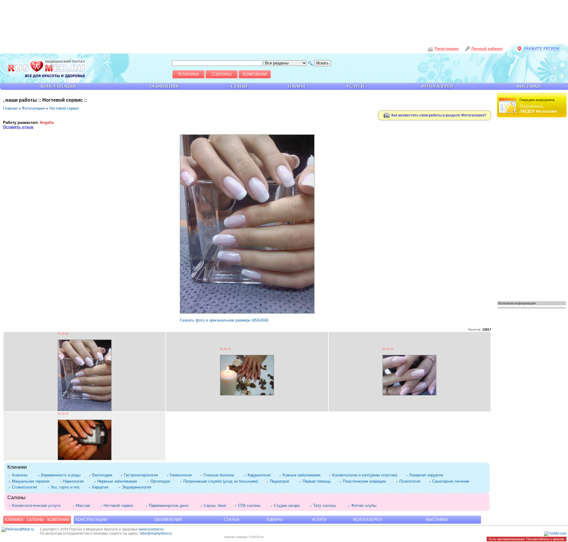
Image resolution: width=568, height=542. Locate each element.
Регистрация (447, 48)
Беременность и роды (62, 475)
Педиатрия (281, 481)
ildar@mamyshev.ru (156, 533)
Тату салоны (327, 505)
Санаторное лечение (452, 481)
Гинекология (182, 475)
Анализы (22, 475)
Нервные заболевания (119, 481)
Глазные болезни (221, 475)
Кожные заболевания (303, 475)
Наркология (75, 481)
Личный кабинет (487, 48)
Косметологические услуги (39, 505)
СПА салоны (251, 505)
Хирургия (102, 487)
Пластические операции (366, 481)
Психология (411, 481)
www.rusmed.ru (151, 529)
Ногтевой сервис (64, 108)
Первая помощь (318, 481)
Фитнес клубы (365, 505)
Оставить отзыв (18, 127)
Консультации (91, 519)
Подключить (538, 105)
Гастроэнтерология (142, 475)
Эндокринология (138, 487)
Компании (58, 519)
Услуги (319, 519)
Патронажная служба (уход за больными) (221, 481)
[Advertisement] (532, 207)
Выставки (437, 519)
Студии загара (289, 505)
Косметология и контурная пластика (366, 475)
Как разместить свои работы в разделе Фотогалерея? (438, 115)
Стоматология (26, 487)
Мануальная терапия (33, 481)
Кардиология (260, 475)
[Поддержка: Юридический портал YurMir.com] (555, 533)
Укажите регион (541, 48)
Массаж (85, 505)
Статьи (231, 519)
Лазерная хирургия (428, 475)
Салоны (35, 519)
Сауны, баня (216, 505)
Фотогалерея (33, 108)
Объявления (168, 519)
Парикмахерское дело (171, 505)
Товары (274, 519)
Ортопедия (162, 481)
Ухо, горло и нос (66, 487)
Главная (10, 108)
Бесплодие (103, 475)
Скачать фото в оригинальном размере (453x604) (224, 320)
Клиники (14, 519)
